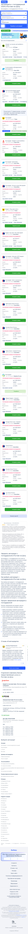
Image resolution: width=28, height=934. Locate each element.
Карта (12, 873)
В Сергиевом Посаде (5, 823)
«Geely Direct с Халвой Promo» (13, 351)
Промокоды (14, 881)
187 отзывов (11, 119)
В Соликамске (4, 832)
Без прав (3, 751)
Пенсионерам (4, 747)
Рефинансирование (5, 756)
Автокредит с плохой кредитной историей (10, 745)
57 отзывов (10, 376)
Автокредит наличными (11, 161)
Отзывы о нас (14, 868)
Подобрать (16, 60)
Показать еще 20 (14, 516)
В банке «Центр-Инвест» (6, 793)
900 (4, 724)
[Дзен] (17, 902)
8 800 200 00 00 (7, 689)
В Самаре (3, 809)
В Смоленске (4, 830)
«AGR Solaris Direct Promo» (12, 303)
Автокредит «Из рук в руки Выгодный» (15, 185)
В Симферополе (4, 827)
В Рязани (3, 802)
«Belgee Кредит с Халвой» (12, 398)
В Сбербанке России (5, 781)
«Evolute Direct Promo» (11, 327)
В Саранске (3, 813)
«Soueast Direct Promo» (11, 469)
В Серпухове (4, 825)
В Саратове (3, 815)
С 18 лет (3, 749)
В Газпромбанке (4, 785)
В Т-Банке (3, 789)
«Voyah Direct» (9, 445)
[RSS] (20, 902)
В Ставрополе (4, 838)
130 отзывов (11, 70)
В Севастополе (4, 817)
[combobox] (25, 17)
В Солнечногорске (5, 834)
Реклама (14, 870)
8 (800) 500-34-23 (14, 893)
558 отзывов (11, 210)
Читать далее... (18, 659)
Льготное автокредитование (12, 90)
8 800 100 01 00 (7, 705)
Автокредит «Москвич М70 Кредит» (14, 256)
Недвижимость (14, 886)
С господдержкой (15, 843)
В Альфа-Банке (4, 787)
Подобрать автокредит (16, 26)
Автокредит (8, 117)
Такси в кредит (4, 758)
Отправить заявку (16, 83)
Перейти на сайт (16, 225)
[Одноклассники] (11, 902)
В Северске (3, 821)
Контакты (14, 865)
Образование (14, 883)
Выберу (2, 843)
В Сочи (2, 836)
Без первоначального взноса (7, 776)
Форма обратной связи (15, 889)
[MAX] (14, 902)
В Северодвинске (5, 819)
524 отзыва (9, 234)
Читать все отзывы (14, 668)
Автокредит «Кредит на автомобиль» (15, 140)
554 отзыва (10, 142)
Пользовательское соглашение (14, 911)
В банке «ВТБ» (4, 783)
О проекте (14, 863)
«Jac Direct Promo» (10, 492)
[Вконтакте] (8, 902)
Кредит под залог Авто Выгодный (14, 232)
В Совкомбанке (4, 791)
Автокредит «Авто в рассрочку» (13, 280)
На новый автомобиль (6, 765)
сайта (15, 873)
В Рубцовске (4, 798)
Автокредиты (7, 843)
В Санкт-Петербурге (5, 811)
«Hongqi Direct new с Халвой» (13, 421)
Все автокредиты (5, 840)
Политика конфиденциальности (14, 875)
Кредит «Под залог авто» (11, 209)
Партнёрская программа (14, 878)
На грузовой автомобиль (6, 771)
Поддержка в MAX (14, 891)
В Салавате (3, 804)
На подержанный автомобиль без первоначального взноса (12, 768)
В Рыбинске (3, 800)
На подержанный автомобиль (7, 763)
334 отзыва (10, 92)
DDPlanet (16, 930)
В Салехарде (4, 807)
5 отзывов (10, 47)
